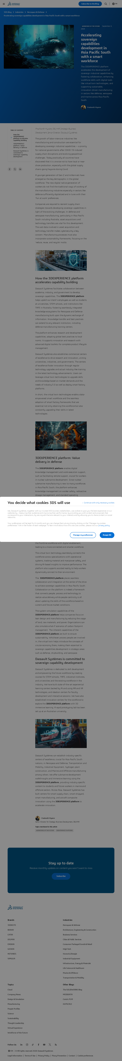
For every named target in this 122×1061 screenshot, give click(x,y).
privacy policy (104, 525)
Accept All (107, 535)
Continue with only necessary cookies (99, 503)
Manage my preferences (83, 535)
